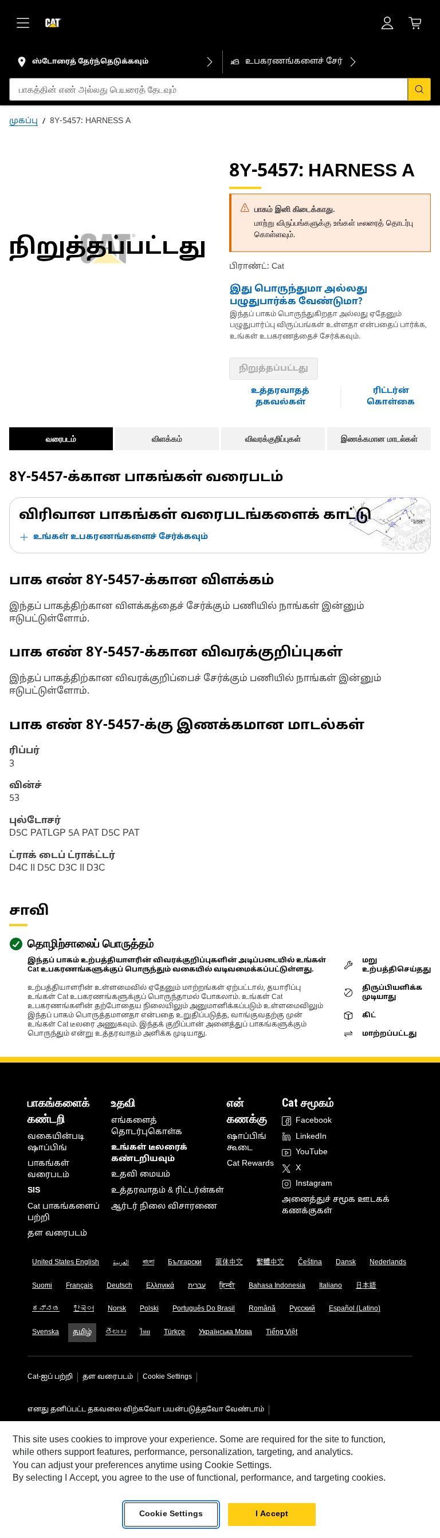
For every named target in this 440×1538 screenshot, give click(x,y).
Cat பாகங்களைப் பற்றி (64, 1212)
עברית (197, 1286)
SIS (34, 1190)
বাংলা (148, 1262)
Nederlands (388, 1262)
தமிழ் (82, 1332)
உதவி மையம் (140, 1174)
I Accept (272, 1514)
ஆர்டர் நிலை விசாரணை (164, 1206)
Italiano (330, 1286)
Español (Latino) (354, 1309)
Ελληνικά (160, 1286)
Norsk (117, 1309)
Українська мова (225, 1332)
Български (185, 1262)
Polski (149, 1309)
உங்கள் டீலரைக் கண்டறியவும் (149, 1153)
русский (302, 1309)
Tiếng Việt (281, 1332)
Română (262, 1309)
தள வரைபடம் (57, 1233)
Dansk (346, 1262)
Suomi (42, 1286)
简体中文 (229, 1262)
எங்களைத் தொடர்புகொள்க (146, 1126)
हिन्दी (227, 1286)
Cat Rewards (250, 1164)
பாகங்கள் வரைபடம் (48, 1169)
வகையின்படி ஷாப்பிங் (56, 1142)
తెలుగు (115, 1332)
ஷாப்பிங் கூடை (246, 1142)
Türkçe (174, 1332)
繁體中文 (270, 1262)
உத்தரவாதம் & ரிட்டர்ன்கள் (167, 1190)
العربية (121, 1262)
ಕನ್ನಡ (46, 1309)
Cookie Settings (167, 1377)
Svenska (45, 1332)
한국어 (83, 1309)
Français (79, 1286)
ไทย (145, 1332)
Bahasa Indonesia (277, 1286)
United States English (65, 1262)
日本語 (366, 1286)
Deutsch (119, 1286)
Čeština (310, 1262)
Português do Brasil (203, 1309)
